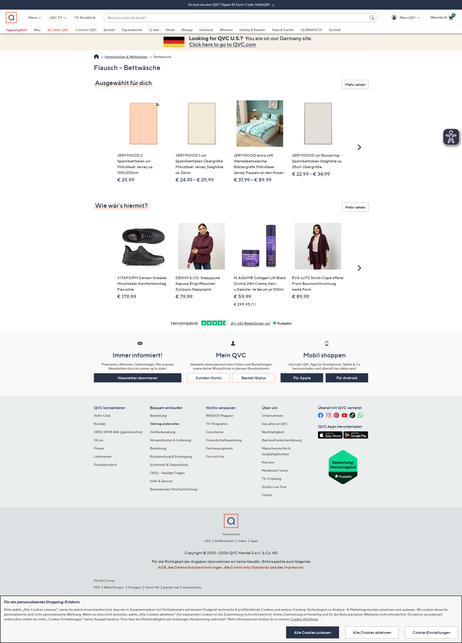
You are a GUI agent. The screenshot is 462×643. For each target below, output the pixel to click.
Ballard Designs (114, 587)
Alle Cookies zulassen (312, 632)
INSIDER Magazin (219, 415)
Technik (334, 30)
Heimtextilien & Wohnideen (126, 57)
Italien (242, 541)
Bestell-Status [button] (253, 377)
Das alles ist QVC (275, 424)
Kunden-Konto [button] (209, 377)
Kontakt (100, 424)
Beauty (187, 30)
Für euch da (215, 456)
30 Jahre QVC (58, 30)
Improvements (192, 587)
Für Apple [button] (302, 377)
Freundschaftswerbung (224, 440)
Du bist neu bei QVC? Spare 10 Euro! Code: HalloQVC (229, 4)
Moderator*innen (275, 470)
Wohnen (226, 30)
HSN (97, 587)
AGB (162, 567)
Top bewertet (132, 30)
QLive (98, 440)
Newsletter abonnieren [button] (138, 377)
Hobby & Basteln (252, 30)
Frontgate (134, 587)
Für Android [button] (346, 377)
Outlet (267, 495)
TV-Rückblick (84, 17)
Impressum (293, 567)
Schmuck (206, 30)
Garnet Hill (152, 587)
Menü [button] (32, 17)
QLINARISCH (311, 30)
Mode (170, 30)
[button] (401, 18)
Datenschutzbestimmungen (198, 567)
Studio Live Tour (274, 487)
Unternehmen (272, 415)
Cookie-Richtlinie (304, 619)
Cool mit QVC (86, 30)
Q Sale (154, 30)
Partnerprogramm (219, 448)
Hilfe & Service (161, 481)
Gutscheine (215, 432)
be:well (109, 30)
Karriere (268, 462)
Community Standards (249, 567)
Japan (254, 541)
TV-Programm (217, 424)
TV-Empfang (271, 478)
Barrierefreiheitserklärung (282, 440)
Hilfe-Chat (102, 415)
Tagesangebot (16, 30)
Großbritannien (224, 541)
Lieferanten (103, 456)
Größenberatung (162, 432)
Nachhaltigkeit (273, 432)
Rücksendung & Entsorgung (171, 456)
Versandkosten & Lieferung (170, 440)
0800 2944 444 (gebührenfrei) (118, 432)
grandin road (171, 587)
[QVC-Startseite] (96, 57)
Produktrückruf (105, 465)
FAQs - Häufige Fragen (167, 473)
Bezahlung (158, 448)
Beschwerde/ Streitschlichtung (173, 489)
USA (208, 541)
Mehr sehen (355, 84)
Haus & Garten (283, 30)
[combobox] (235, 17)
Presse (99, 448)
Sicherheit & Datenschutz (169, 465)
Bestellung (158, 415)
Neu (37, 30)
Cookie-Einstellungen (431, 632)
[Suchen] (372, 17)
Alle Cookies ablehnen (372, 632)
